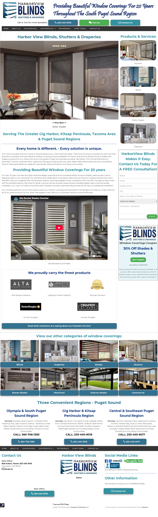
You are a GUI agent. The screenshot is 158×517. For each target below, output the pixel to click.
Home (6, 28)
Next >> (63, 123)
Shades (98, 365)
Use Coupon (138, 259)
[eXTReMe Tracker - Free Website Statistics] (2, 506)
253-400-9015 (40, 494)
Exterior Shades (99, 393)
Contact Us (127, 23)
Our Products (47, 28)
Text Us (96, 23)
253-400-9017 (132, 442)
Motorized (59, 393)
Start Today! (80, 28)
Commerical (138, 393)
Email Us (8, 469)
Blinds (20, 365)
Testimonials (64, 28)
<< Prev (56, 123)
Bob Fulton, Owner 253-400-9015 (17, 464)
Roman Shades (19, 393)
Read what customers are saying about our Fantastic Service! (59, 326)
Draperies (59, 365)
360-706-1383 (27, 442)
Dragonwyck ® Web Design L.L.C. (80, 507)
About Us (16, 28)
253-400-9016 (64, 23)
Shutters (138, 365)
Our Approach (30, 28)
